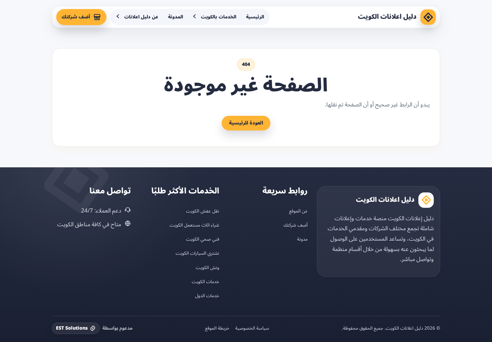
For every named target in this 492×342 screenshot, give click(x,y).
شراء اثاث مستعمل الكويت (194, 225)
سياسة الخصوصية (252, 328)
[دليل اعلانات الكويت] (428, 17)
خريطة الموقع (217, 328)
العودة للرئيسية (246, 123)
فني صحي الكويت (202, 239)
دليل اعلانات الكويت (387, 16)
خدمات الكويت (205, 281)
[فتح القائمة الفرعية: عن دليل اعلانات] (118, 17)
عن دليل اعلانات (141, 17)
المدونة (175, 17)
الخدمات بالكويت (218, 17)
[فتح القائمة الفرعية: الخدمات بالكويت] (195, 17)
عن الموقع (298, 211)
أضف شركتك (76, 17)
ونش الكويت (207, 267)
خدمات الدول (207, 296)
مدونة (302, 239)
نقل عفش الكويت (202, 211)
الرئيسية (255, 17)
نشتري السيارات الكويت (197, 253)
